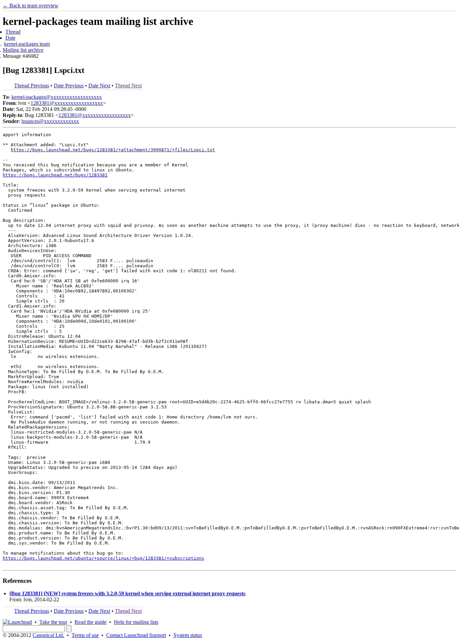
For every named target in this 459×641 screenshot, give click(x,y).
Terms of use (85, 635)
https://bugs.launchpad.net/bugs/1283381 (55, 174)
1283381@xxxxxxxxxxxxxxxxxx (67, 103)
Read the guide (91, 622)
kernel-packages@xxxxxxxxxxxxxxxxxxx (56, 97)
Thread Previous (31, 85)
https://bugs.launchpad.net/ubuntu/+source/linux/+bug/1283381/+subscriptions (103, 558)
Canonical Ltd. (48, 635)
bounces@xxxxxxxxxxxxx (50, 121)
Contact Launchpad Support (136, 635)
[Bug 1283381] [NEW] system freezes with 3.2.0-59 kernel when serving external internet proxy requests (127, 593)
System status (187, 635)
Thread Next (128, 85)
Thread (12, 32)
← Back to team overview (30, 5)
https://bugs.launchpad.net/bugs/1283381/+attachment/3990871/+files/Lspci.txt (113, 149)
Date (10, 38)
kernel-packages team (27, 44)
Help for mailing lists (136, 622)
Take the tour (53, 622)
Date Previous (69, 85)
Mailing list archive (23, 50)
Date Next (99, 85)
